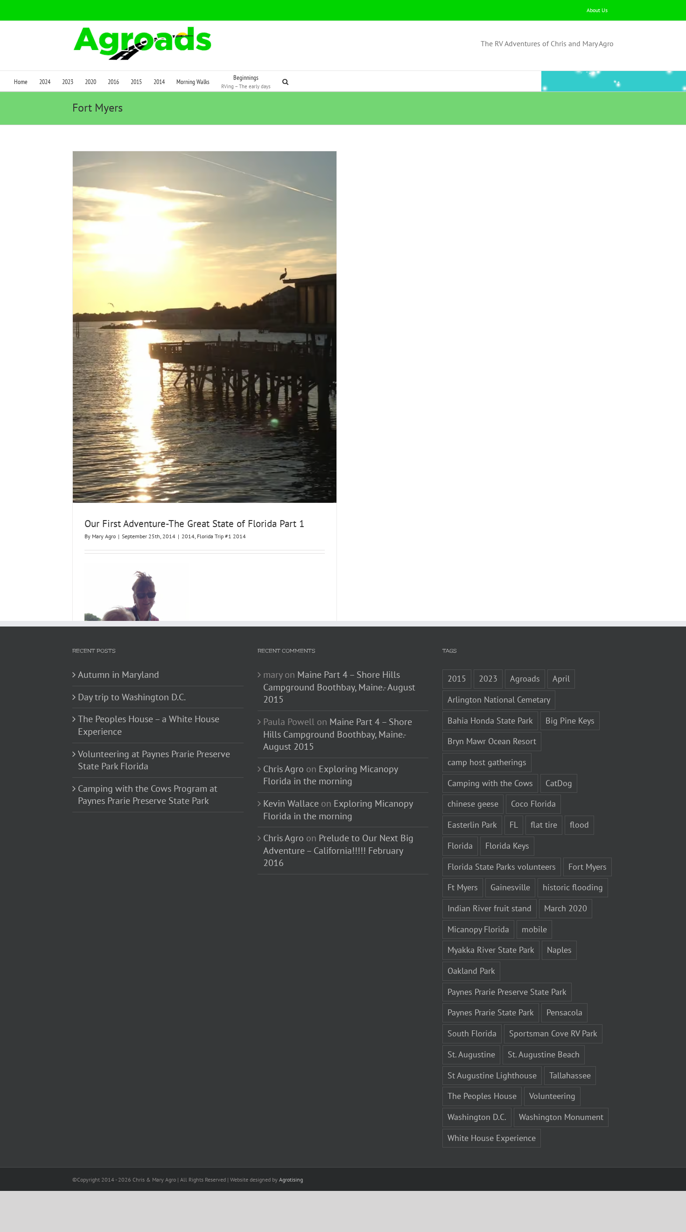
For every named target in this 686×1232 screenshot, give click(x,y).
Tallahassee (570, 1075)
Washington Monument (561, 1117)
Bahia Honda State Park (490, 720)
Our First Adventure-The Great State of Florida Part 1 (194, 523)
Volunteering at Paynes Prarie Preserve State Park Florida (154, 760)
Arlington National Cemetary (499, 699)
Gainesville (510, 887)
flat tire (544, 824)
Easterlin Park (472, 824)
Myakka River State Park (491, 949)
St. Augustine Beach (544, 1054)
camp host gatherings (487, 762)
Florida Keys (507, 845)
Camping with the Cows (490, 783)
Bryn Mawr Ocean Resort (492, 741)
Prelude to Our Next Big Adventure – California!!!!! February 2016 (338, 850)
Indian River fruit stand (490, 908)
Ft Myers (463, 887)
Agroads (525, 678)
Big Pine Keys (570, 720)
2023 (488, 678)
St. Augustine (471, 1054)
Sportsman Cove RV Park (553, 1033)
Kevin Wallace (291, 803)
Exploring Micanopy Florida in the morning (330, 775)
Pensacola (564, 1012)
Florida (460, 845)
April (561, 678)
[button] (285, 81)
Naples (559, 949)
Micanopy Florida (478, 929)
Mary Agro (104, 536)
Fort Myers (587, 866)
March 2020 (565, 908)
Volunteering (552, 1096)
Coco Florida (533, 803)
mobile (534, 929)
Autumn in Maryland (118, 675)
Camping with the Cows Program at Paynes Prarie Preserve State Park (147, 794)
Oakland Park (471, 970)
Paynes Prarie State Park (491, 1012)
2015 (457, 678)
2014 (188, 536)
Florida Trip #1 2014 (221, 536)
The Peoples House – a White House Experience (148, 725)
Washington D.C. (477, 1117)
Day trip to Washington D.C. (132, 697)
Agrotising (291, 1179)
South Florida (472, 1033)
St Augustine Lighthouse (492, 1075)
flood (579, 824)
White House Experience (492, 1138)
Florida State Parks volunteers (502, 866)
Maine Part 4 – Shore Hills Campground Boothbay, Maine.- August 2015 (339, 687)
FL (514, 824)
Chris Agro (283, 769)
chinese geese (473, 803)
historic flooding (573, 887)
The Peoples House (482, 1096)
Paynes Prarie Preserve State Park (507, 991)
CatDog (559, 783)
